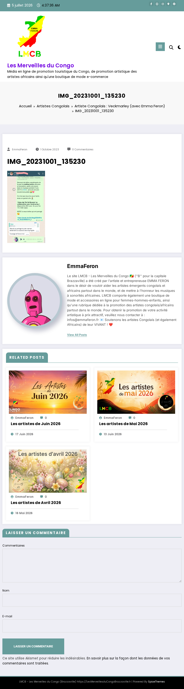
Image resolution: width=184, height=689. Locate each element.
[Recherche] (171, 47)
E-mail (7, 616)
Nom (5, 590)
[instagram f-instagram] (163, 4)
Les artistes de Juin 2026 (36, 424)
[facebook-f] (151, 4)
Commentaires (13, 545)
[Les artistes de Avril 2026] (48, 471)
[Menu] (160, 46)
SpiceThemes (156, 681)
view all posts (77, 335)
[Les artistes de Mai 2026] (136, 392)
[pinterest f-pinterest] (174, 4)
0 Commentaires (82, 149)
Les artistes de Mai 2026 (123, 424)
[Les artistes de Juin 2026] (48, 392)
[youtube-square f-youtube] (157, 4)
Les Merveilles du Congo (40, 65)
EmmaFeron (19, 149)
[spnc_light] (179, 47)
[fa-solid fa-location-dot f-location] (168, 4)
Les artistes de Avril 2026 (36, 502)
